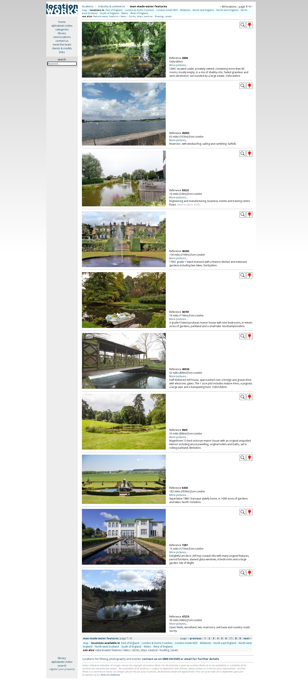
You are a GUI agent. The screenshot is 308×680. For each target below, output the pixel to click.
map (84, 10)
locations (87, 6)
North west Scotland (107, 646)
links (62, 52)
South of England (109, 13)
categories (62, 29)
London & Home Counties (139, 10)
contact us (62, 41)
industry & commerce (111, 6)
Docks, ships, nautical (141, 16)
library (62, 33)
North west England (227, 10)
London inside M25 (167, 10)
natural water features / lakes (112, 650)
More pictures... (178, 65)
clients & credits (62, 48)
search (62, 665)
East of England (114, 10)
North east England (203, 10)
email (188, 659)
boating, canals (169, 650)
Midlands (185, 10)
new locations (62, 37)
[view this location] (242, 27)
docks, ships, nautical (144, 650)
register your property (62, 669)
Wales (124, 13)
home (62, 22)
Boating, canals (163, 16)
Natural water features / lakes (109, 16)
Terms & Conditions (110, 674)
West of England (139, 13)
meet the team (62, 44)
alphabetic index (61, 25)
